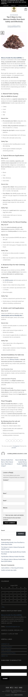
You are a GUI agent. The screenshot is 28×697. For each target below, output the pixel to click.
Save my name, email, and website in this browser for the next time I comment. (13, 517)
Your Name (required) (6, 664)
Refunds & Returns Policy (8, 653)
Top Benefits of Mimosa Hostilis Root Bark (12, 556)
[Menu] (2, 9)
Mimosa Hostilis (14, 359)
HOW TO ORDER (6, 650)
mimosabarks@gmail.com (13, 626)
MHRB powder (9, 280)
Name (5, 493)
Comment (6, 480)
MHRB (20, 65)
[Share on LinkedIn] (21, 440)
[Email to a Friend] (15, 440)
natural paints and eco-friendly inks (11, 315)
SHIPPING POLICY (6, 647)
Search (3, 530)
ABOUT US (4, 656)
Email (5, 500)
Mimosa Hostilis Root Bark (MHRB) (11, 57)
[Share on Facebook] (9, 440)
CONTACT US (5, 644)
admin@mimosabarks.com (14, 26)
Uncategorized (16, 446)
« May (3, 607)
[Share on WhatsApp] (7, 440)
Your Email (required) (6, 671)
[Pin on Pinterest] (18, 440)
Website (5, 507)
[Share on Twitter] (12, 440)
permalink (14, 447)
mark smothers (5, 568)
